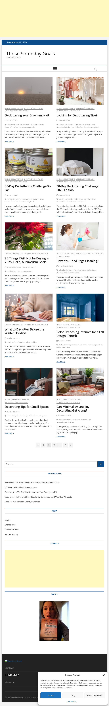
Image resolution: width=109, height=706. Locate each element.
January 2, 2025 (64, 195)
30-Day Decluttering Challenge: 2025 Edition (77, 188)
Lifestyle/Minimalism (33, 108)
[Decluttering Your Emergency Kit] (29, 91)
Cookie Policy (71, 701)
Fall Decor (63, 420)
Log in (7, 520)
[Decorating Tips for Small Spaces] (29, 382)
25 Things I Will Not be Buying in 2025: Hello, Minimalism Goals (27, 260)
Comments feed (11, 529)
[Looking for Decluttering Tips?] (80, 91)
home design (92, 345)
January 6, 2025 (64, 120)
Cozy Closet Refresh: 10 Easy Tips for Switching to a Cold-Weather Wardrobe (38, 497)
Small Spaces (42, 416)
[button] (103, 675)
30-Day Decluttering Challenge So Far (28, 188)
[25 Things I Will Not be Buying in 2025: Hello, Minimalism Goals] (29, 236)
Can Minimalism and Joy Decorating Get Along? (72, 408)
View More (12, 141)
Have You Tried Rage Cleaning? (77, 261)
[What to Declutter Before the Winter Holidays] (29, 308)
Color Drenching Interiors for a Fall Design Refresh (80, 334)
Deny (72, 695)
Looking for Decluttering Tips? (76, 115)
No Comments (30, 267)
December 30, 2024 (13, 267)
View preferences (94, 695)
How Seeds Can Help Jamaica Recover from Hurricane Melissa (32, 482)
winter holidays (31, 342)
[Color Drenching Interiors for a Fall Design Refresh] (80, 308)
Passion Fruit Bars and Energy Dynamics (22, 501)
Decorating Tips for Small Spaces (27, 407)
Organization (87, 270)
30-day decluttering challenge (18, 124)
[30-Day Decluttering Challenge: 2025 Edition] (80, 162)
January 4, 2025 (12, 195)
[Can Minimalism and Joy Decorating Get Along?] (80, 382)
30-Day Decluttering (14, 108)
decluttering (12, 342)
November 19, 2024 (65, 266)
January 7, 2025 (12, 120)
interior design (22, 416)
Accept (51, 695)
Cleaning (62, 270)
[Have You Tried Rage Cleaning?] (80, 236)
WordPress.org (11, 534)
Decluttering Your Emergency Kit (27, 115)
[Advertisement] (54, 18)
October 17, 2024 (64, 341)
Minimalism (14, 127)
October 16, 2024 (12, 412)
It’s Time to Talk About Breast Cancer (21, 487)
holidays (69, 270)
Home (59, 325)
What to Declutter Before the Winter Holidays (24, 331)
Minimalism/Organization (16, 111)
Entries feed (10, 524)
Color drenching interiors (68, 345)
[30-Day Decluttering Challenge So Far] (29, 162)
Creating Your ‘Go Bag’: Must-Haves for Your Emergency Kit (31, 492)
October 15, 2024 (64, 416)
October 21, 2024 (12, 338)
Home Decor (82, 345)
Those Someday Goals (30, 54)
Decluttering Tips (67, 127)
